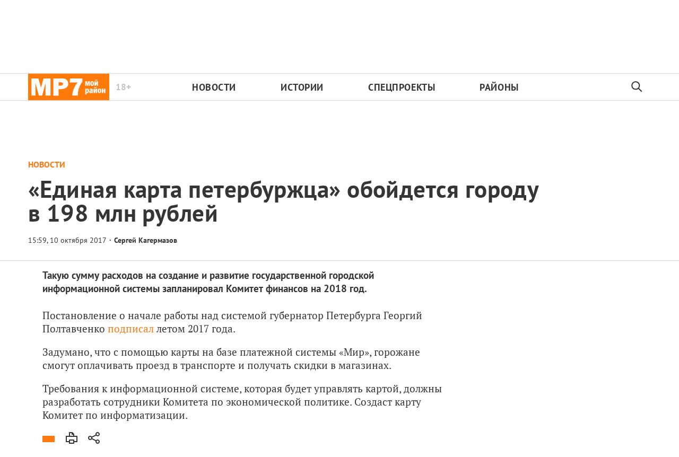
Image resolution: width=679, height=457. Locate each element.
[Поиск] (637, 87)
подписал (131, 328)
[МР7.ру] (68, 87)
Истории (302, 87)
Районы (499, 87)
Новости (214, 87)
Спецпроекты (401, 87)
